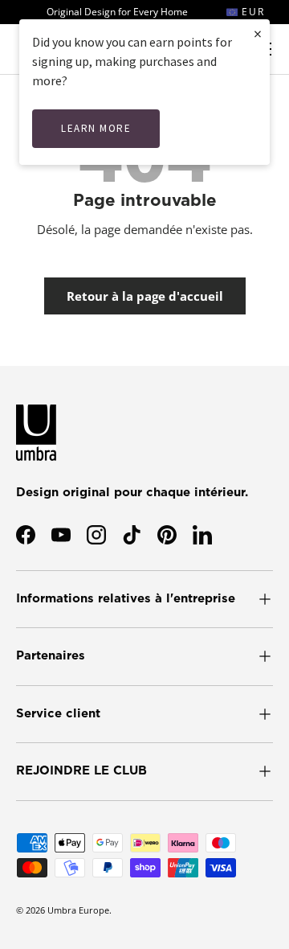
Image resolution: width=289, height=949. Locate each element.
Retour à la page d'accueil (145, 296)
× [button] (258, 33)
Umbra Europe (78, 910)
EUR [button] (251, 11)
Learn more (96, 128)
